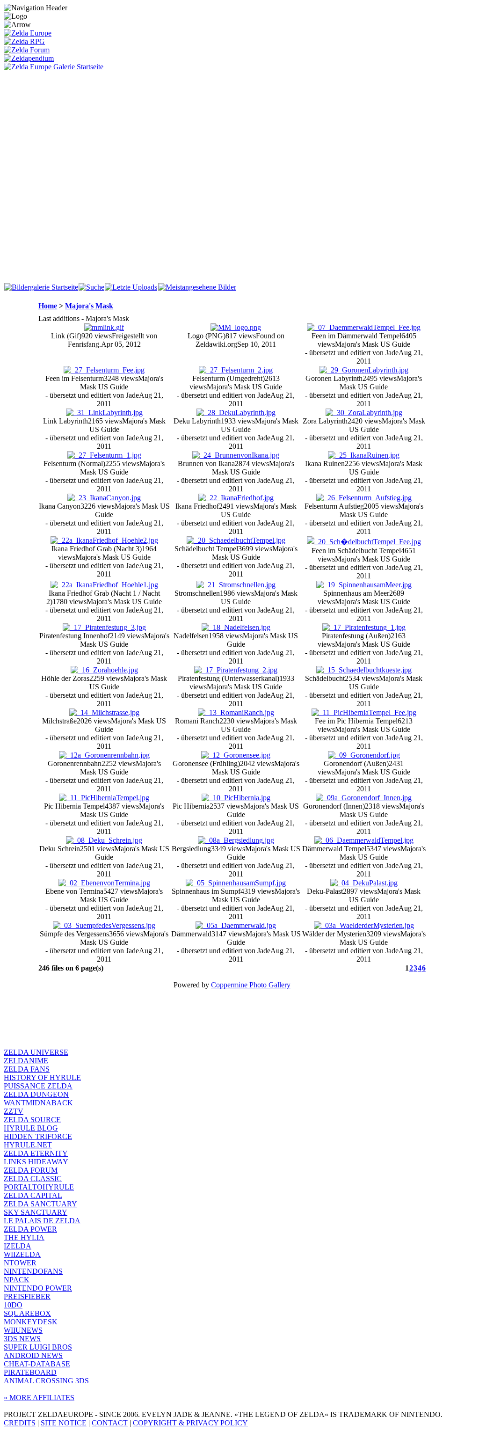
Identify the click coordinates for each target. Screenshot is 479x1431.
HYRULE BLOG (31, 1128)
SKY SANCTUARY (35, 1212)
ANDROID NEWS (33, 1355)
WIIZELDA (22, 1254)
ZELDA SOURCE (32, 1120)
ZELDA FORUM (31, 1170)
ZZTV (13, 1111)
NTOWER (20, 1263)
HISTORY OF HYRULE (42, 1077)
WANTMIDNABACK (38, 1103)
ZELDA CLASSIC (33, 1179)
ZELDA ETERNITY (36, 1153)
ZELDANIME (26, 1061)
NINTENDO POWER (38, 1288)
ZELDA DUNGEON (36, 1094)
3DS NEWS (22, 1339)
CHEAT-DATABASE (37, 1364)
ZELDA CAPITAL (33, 1195)
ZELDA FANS (27, 1069)
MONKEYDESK (31, 1322)
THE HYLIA (24, 1237)
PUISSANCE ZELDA (38, 1086)
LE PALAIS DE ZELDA (42, 1221)
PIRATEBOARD (30, 1372)
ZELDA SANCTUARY (40, 1204)
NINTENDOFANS (33, 1271)
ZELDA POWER (30, 1229)
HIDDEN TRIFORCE (38, 1136)
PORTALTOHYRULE (39, 1187)
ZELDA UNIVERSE (36, 1052)
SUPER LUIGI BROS (38, 1347)
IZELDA (17, 1246)
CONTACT (110, 1423)
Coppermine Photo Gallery (250, 985)
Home (47, 306)
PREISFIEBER (27, 1296)
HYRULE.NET (28, 1145)
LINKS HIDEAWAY (36, 1162)
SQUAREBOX (27, 1313)
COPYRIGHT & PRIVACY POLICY (190, 1423)
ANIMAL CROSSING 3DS (46, 1381)
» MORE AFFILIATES (39, 1398)
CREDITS (20, 1423)
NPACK (16, 1280)
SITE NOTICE (64, 1423)
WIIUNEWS (23, 1330)
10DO (13, 1305)
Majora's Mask (89, 306)
